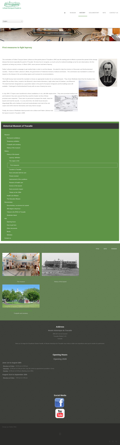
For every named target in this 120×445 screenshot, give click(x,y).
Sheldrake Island (12, 215)
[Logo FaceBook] (59, 402)
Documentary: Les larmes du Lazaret (18, 205)
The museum (21, 279)
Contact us (114, 12)
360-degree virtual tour (13, 208)
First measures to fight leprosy (17, 47)
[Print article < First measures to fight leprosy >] (117, 51)
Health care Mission (13, 195)
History (82, 12)
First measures (14, 165)
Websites (9, 235)
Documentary (94, 12)
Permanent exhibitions (13, 138)
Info (104, 12)
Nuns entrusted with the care (17, 172)
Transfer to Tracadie (15, 169)
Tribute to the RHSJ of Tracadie (16, 212)
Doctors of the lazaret (15, 186)
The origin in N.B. (14, 161)
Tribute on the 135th (15, 192)
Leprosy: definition (14, 157)
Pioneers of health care (16, 182)
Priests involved (13, 176)
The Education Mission (13, 199)
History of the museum (13, 148)
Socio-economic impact (16, 189)
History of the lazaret (13, 154)
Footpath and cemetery (14, 144)
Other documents (12, 228)
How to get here (11, 225)
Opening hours (11, 221)
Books (8, 231)
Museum (73, 12)
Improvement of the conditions (18, 179)
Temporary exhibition (13, 141)
